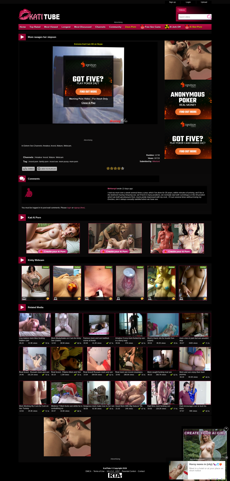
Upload (204, 2)
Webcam (59, 157)
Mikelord (156, 161)
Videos (182, 10)
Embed (31, 169)
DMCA (88, 471)
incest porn (33, 161)
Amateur (38, 157)
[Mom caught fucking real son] (163, 370)
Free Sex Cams (153, 27)
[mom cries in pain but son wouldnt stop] (195, 336)
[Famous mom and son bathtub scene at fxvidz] (99, 336)
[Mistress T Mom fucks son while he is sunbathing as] (66, 404)
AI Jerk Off (175, 27)
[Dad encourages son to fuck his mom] (195, 404)
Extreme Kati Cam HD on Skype (88, 44)
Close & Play (88, 103)
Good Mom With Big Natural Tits (128, 406)
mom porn (73, 161)
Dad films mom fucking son (158, 406)
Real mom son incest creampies (129, 372)
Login (188, 2)
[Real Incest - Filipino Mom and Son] (66, 370)
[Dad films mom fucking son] (163, 404)
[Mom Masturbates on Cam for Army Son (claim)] (66, 336)
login (69, 208)
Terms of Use (99, 471)
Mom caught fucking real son (159, 372)
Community (115, 27)
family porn (44, 161)
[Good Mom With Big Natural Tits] (131, 404)
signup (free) (79, 208)
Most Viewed (51, 27)
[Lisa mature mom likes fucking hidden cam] (34, 336)
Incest (45, 157)
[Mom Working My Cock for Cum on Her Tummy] (34, 404)
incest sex (54, 161)
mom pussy (64, 161)
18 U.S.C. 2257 (113, 471)
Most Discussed (83, 27)
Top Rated (35, 27)
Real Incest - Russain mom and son (34, 372)
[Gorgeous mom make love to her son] (99, 404)
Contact (141, 471)
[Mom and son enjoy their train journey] (195, 370)
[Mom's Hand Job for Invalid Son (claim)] (163, 336)
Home (23, 27)
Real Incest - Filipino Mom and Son (66, 372)
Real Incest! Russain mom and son (98, 372)
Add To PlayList (48, 169)
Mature (52, 157)
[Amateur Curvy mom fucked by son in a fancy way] (131, 336)
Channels (100, 27)
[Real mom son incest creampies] (131, 370)
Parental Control (129, 471)
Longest (66, 27)
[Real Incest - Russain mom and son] (34, 370)
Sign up (172, 2)
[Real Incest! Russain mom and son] (99, 370)
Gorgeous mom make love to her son (99, 406)
